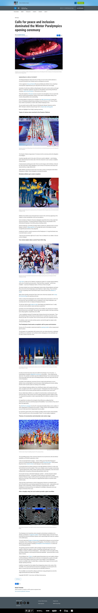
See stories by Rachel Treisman (22, 591)
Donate (81, 3)
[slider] (20, 8)
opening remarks (45, 327)
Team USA (21, 281)
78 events (30, 93)
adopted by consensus (36, 374)
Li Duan (30, 556)
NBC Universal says (46, 99)
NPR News (17, 17)
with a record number (28, 91)
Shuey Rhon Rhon (47, 462)
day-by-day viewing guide (47, 106)
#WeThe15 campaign (26, 406)
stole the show (30, 463)
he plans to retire (34, 304)
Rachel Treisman (22, 34)
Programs (16, 11)
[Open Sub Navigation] (19, 11)
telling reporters (30, 227)
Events (34, 11)
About (45, 11)
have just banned (31, 84)
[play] (15, 8)
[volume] (19, 8)
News (22, 11)
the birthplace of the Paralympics (43, 543)
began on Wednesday (34, 540)
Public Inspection (41, 603)
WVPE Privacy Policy (56, 603)
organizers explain (34, 534)
